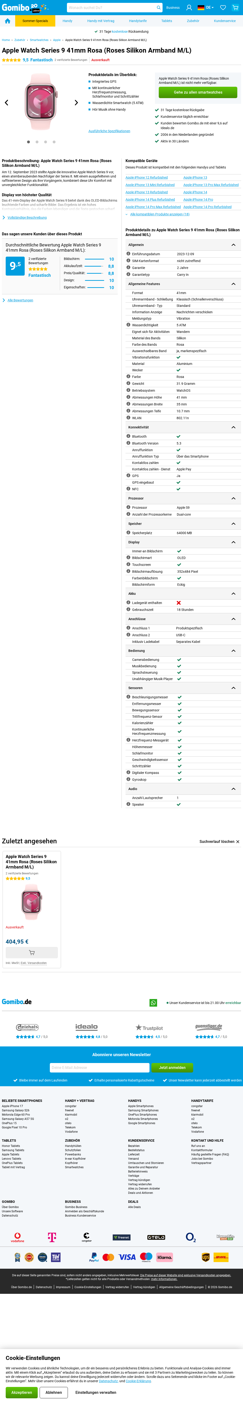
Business (73, 1202)
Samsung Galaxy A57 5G (18, 1119)
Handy (67, 21)
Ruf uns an (198, 1146)
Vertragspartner (201, 1163)
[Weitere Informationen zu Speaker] (128, 804)
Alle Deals (134, 1207)
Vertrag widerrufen (140, 1184)
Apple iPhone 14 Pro (198, 199)
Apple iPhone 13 (195, 177)
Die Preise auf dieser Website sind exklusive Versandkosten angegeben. (185, 1275)
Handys (134, 1101)
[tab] (28, 142)
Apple (57, 40)
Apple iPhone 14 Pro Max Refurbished (153, 207)
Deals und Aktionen (140, 1193)
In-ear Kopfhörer (75, 1158)
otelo (68, 1123)
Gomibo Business (76, 1207)
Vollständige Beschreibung (27, 217)
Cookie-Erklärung (138, 1381)
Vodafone (71, 1131)
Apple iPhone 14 (195, 192)
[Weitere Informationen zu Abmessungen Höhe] (128, 397)
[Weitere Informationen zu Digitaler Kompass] (128, 772)
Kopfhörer (71, 1163)
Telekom (70, 1127)
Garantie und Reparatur (143, 1167)
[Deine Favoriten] (223, 7)
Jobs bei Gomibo (202, 1158)
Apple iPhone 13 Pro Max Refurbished (211, 185)
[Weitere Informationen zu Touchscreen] (128, 564)
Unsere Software (12, 1211)
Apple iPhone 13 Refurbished (147, 192)
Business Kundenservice (80, 1215)
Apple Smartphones (141, 1106)
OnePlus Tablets (12, 1163)
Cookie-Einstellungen (88, 1287)
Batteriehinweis (138, 1171)
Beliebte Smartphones (22, 1101)
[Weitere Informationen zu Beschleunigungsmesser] (128, 697)
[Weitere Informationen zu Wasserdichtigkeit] (128, 325)
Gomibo (8, 1202)
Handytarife (138, 21)
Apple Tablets (10, 1154)
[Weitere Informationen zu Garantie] (128, 267)
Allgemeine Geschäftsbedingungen (181, 1287)
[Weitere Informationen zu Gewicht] (128, 383)
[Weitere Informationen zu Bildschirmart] (128, 557)
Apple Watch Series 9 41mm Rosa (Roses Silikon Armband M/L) (106, 40)
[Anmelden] (189, 7)
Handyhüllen (73, 1146)
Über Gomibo (10, 1207)
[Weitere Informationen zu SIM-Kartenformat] (128, 260)
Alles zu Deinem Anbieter (144, 1188)
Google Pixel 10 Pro (14, 1127)
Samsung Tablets (13, 1150)
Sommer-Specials (35, 21)
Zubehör (193, 21)
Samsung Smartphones (143, 1110)
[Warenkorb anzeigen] (235, 7)
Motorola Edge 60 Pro (16, 1114)
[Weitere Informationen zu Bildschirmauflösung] (128, 571)
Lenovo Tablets (11, 1158)
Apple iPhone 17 (12, 1106)
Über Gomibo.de (21, 1287)
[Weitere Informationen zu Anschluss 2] (128, 634)
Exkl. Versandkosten (34, 963)
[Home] (7, 21)
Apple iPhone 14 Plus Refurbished (150, 199)
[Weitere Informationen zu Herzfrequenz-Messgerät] (128, 740)
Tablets (166, 21)
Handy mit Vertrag (100, 21)
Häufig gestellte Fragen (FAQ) (210, 1154)
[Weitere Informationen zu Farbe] (128, 376)
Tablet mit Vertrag (13, 1167)
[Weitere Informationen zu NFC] (128, 489)
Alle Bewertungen (20, 300)
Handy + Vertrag (79, 1101)
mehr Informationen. (164, 1279)
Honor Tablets (11, 1146)
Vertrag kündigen (139, 1180)
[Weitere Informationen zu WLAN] (128, 417)
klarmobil (71, 1114)
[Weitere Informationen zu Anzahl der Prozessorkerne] (128, 514)
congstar (70, 1106)
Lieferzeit (134, 1154)
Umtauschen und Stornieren (146, 1163)
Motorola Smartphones (143, 1119)
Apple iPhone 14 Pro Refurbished (207, 207)
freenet (69, 1110)
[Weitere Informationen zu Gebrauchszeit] (128, 609)
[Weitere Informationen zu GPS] (128, 475)
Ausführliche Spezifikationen (109, 131)
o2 (66, 1119)
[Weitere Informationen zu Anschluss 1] (128, 628)
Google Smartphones (141, 1123)
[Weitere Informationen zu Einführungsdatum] (128, 253)
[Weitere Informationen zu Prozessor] (128, 507)
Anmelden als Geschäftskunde (84, 1211)
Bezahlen (134, 1146)
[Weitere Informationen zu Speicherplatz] (128, 532)
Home (6, 40)
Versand (133, 1158)
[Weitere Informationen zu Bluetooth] (128, 436)
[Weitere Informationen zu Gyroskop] (128, 779)
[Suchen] (159, 7)
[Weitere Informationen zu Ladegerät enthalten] (128, 602)
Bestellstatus (136, 1150)
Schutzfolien (73, 1150)
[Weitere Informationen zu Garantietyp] (128, 274)
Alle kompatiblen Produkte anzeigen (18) (160, 214)
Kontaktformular (202, 1150)
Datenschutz (10, 1215)
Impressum (63, 1287)
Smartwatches (39, 40)
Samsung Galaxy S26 (15, 1110)
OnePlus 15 (9, 1123)
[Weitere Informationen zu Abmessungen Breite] (128, 404)
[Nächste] (76, 102)
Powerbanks (73, 1154)
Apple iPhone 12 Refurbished (147, 177)
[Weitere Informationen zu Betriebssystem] (128, 390)
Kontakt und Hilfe (207, 1140)
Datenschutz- (109, 1381)
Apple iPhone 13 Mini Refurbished (150, 185)
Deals (133, 1202)
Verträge (133, 1175)
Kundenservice (225, 21)
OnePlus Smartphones (142, 1114)
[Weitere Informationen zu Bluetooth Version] (128, 443)
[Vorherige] (6, 102)
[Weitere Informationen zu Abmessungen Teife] (128, 411)
